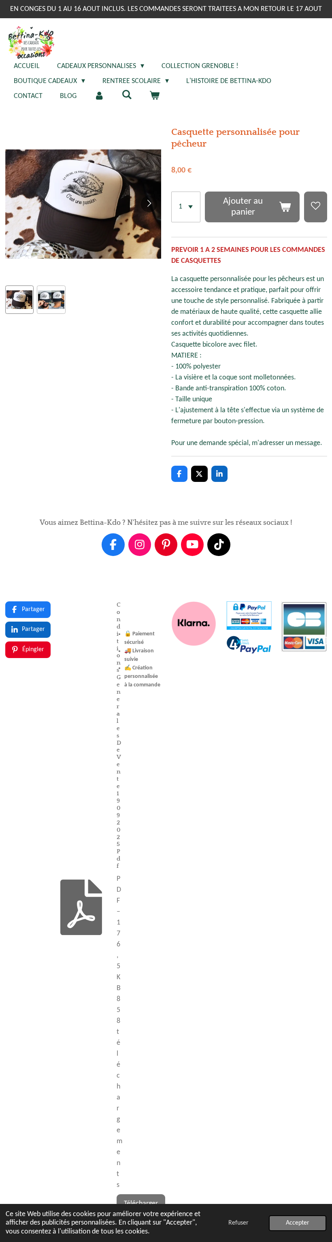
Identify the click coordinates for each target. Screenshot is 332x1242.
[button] (19, 299)
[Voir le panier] (154, 96)
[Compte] (99, 96)
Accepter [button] (297, 1223)
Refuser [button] (238, 1223)
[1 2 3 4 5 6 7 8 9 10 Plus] (185, 207)
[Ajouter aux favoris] (315, 207)
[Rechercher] (126, 95)
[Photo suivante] (149, 204)
